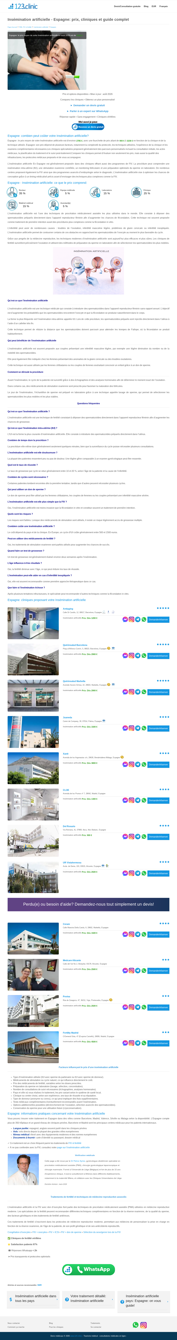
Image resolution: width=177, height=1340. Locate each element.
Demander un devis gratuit (89, 105)
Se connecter (96, 1327)
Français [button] (163, 6)
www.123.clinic (76, 1336)
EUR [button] (154, 6)
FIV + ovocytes (39, 1232)
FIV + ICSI (54, 1232)
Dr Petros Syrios (78, 1161)
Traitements (95, 1323)
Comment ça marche (16, 1327)
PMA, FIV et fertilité (25, 27)
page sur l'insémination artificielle (73, 1147)
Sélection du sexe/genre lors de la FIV (102, 1232)
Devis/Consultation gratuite (127, 6)
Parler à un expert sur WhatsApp (89, 111)
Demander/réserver (158, 619)
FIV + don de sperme (71, 1232)
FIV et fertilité (74, 1143)
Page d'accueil (12, 27)
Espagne (53, 27)
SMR (39, 1285)
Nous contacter (14, 1323)
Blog (146, 6)
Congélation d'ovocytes (19, 1232)
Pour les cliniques (56, 1327)
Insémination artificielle (41, 27)
